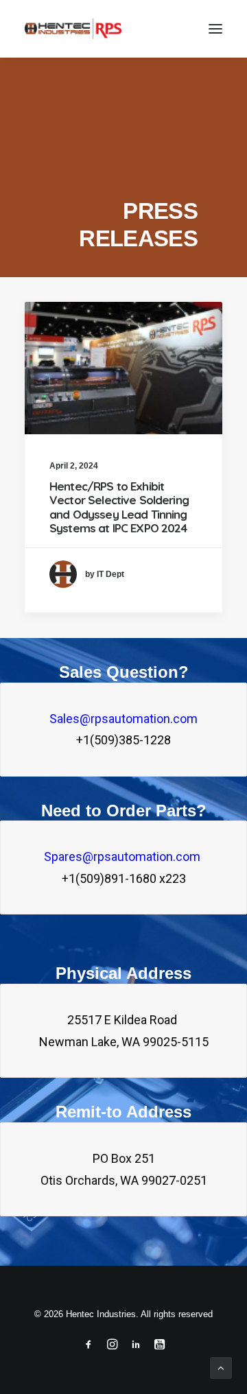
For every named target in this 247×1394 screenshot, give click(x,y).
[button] (215, 29)
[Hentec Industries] (73, 29)
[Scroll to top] (221, 1367)
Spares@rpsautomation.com (123, 856)
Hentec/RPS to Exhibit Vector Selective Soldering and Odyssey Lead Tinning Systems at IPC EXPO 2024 (119, 507)
